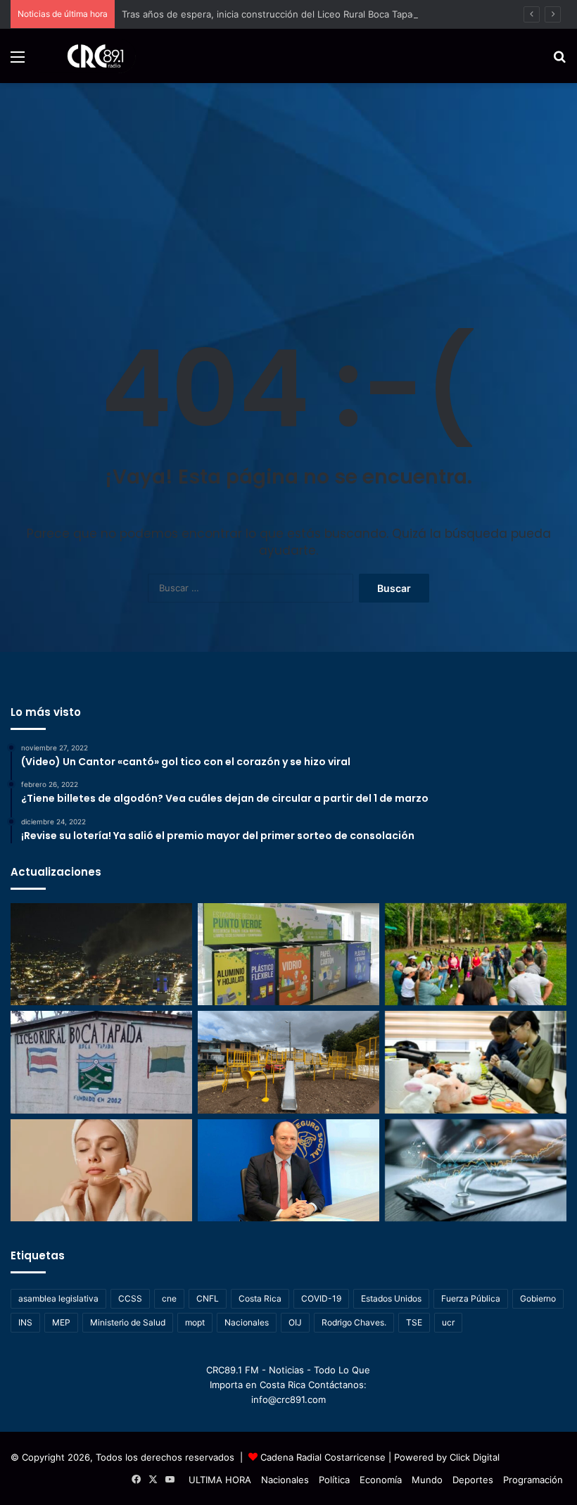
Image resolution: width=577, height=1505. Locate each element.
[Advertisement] (288, 188)
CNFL (207, 1298)
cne (169, 1298)
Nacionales (246, 1322)
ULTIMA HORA (220, 1479)
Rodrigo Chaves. (354, 1322)
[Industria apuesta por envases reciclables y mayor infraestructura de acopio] (288, 954)
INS (25, 1322)
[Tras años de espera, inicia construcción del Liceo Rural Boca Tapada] (101, 1062)
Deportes (472, 1479)
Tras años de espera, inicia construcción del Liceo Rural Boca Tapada (272, 14)
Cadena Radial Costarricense (323, 1457)
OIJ (295, 1322)
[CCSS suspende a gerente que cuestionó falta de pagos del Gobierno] (288, 1170)
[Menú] (18, 61)
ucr (448, 1322)
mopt (195, 1322)
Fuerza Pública (470, 1298)
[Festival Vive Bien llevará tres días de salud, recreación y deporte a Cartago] (475, 954)
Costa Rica (260, 1298)
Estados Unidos (391, 1298)
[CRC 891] (87, 56)
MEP (61, 1322)
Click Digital (475, 1457)
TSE (414, 1322)
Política (334, 1479)
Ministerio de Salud (127, 1322)
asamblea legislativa (58, 1298)
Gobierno (538, 1298)
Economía (381, 1479)
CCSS (130, 1298)
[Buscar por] (559, 61)
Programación (533, 1479)
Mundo (427, 1479)
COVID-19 (321, 1298)
